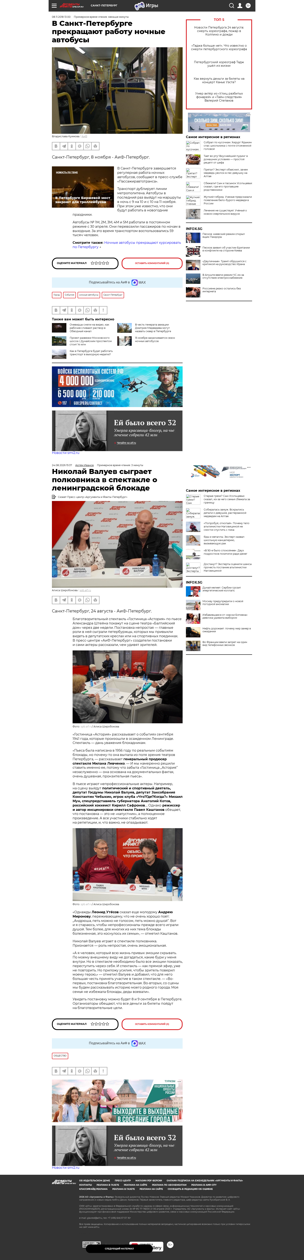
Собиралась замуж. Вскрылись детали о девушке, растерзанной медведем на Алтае (225, 513)
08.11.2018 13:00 (61, 16)
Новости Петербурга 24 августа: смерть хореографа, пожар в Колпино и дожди (219, 31)
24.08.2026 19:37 (62, 465)
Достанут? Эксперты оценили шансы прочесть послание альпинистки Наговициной (228, 567)
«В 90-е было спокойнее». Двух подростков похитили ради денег (225, 552)
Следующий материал (119, 1248)
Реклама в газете (108, 1185)
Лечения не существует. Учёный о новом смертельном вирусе (225, 212)
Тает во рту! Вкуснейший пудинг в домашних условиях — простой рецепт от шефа (226, 159)
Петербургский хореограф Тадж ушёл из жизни (219, 64)
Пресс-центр (123, 1180)
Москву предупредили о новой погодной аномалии (222, 603)
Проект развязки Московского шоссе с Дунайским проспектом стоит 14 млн (91, 341)
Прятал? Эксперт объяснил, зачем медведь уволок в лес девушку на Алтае (226, 173)
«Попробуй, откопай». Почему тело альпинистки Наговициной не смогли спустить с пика (226, 526)
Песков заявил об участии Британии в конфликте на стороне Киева (226, 249)
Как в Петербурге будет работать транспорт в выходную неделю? (91, 352)
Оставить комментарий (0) (152, 263)
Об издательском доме (94, 1180)
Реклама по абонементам (169, 1185)
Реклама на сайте (135, 1185)
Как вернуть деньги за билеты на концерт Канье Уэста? (219, 80)
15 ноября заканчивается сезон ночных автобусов (155, 339)
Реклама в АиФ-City (204, 1185)
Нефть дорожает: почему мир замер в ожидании (226, 630)
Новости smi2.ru (65, 453)
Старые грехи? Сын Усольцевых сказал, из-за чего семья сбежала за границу (227, 499)
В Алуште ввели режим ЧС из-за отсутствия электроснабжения (223, 276)
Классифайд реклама (93, 1189)
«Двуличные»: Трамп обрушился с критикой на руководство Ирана (224, 263)
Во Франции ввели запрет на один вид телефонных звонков (224, 644)
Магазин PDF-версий (148, 1180)
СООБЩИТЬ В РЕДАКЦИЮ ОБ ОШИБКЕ (190, 1189)
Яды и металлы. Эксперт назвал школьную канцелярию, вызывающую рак (224, 540)
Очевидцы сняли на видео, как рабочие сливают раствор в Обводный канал (89, 328)
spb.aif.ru (85, 590)
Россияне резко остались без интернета (221, 290)
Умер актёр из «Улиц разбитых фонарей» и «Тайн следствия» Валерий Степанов (219, 97)
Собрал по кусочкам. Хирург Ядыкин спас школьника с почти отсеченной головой (228, 145)
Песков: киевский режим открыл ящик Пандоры (223, 235)
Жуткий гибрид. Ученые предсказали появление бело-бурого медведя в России (228, 200)
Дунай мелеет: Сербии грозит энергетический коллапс (221, 589)
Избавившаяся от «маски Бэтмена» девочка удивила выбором (225, 616)
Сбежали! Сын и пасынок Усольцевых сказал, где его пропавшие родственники (228, 186)
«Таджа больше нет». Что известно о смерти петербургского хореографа (219, 47)
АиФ (84, 136)
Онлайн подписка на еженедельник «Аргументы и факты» (205, 1180)
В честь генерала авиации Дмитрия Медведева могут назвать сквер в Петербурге (153, 328)
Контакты (85, 1185)
